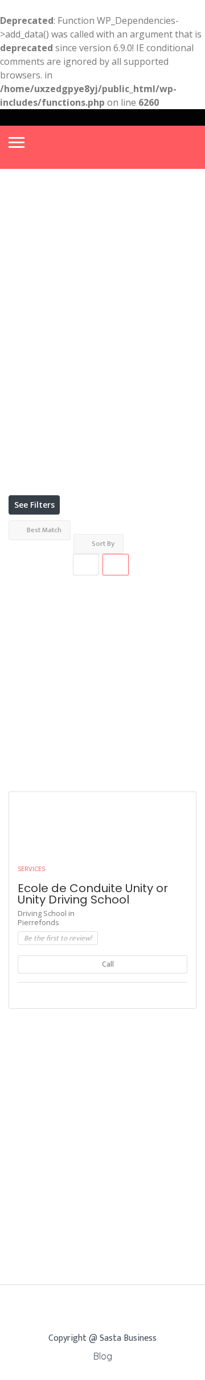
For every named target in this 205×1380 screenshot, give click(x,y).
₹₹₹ (22, 327)
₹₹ (20, 306)
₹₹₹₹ (24, 348)
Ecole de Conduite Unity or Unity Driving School (93, 893)
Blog (102, 1356)
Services (31, 868)
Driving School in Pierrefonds (46, 917)
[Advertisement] (102, 677)
